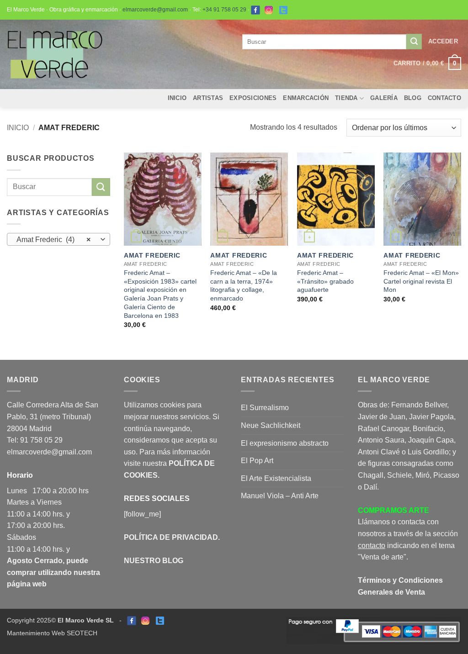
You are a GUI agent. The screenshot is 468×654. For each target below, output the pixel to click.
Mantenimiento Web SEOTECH (52, 633)
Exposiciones (253, 98)
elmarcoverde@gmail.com (155, 9)
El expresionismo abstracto (285, 443)
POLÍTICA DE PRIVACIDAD (171, 537)
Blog (412, 98)
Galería (384, 98)
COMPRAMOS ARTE (393, 510)
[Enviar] (414, 41)
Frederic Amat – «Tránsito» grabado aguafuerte (325, 281)
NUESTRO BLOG (153, 560)
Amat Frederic (152, 255)
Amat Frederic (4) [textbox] (53, 239)
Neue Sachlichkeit (270, 425)
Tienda (346, 98)
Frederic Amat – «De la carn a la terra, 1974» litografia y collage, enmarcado (243, 285)
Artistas (208, 98)
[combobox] (58, 239)
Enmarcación (306, 98)
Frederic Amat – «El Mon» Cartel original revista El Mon (421, 281)
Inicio (177, 98)
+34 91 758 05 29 (224, 9)
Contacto (444, 98)
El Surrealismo (265, 407)
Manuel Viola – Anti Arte (280, 496)
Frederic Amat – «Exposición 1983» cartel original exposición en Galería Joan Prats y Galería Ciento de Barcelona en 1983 (160, 294)
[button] (443, 41)
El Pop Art (257, 460)
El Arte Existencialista (276, 478)
